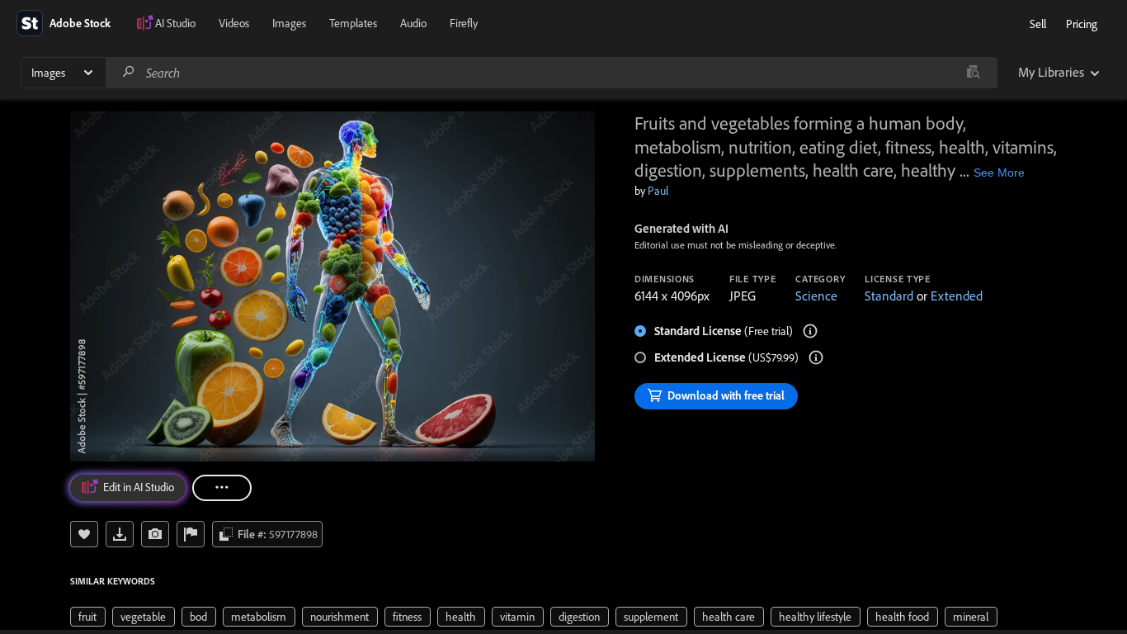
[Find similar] (973, 72)
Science (816, 295)
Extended (957, 295)
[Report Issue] (191, 534)
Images (289, 23)
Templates (353, 23)
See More (999, 172)
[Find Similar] (155, 534)
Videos (234, 23)
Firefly (464, 23)
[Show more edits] (222, 488)
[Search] (129, 72)
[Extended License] (816, 357)
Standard (889, 295)
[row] (88, 617)
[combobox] (551, 73)
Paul (658, 190)
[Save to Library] (84, 534)
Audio (413, 23)
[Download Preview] (120, 534)
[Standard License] (810, 331)
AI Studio (175, 23)
